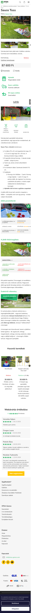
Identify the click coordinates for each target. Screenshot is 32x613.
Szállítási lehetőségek (7, 60)
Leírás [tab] (16, 101)
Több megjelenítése (16, 473)
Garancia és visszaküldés (9, 490)
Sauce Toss (8, 14)
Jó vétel (4, 541)
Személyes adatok (7, 495)
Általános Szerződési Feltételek (11, 493)
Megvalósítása (6, 536)
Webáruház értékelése (16, 409)
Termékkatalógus (7, 517)
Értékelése (5, 538)
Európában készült (7, 519)
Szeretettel (5, 509)
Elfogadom (15, 609)
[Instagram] (8, 562)
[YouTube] (12, 562)
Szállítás (4, 488)
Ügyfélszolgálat (6, 485)
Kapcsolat (5, 544)
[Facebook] (4, 562)
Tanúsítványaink (7, 514)
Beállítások (15, 603)
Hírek (3, 533)
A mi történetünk (7, 512)
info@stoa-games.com (13, 557)
